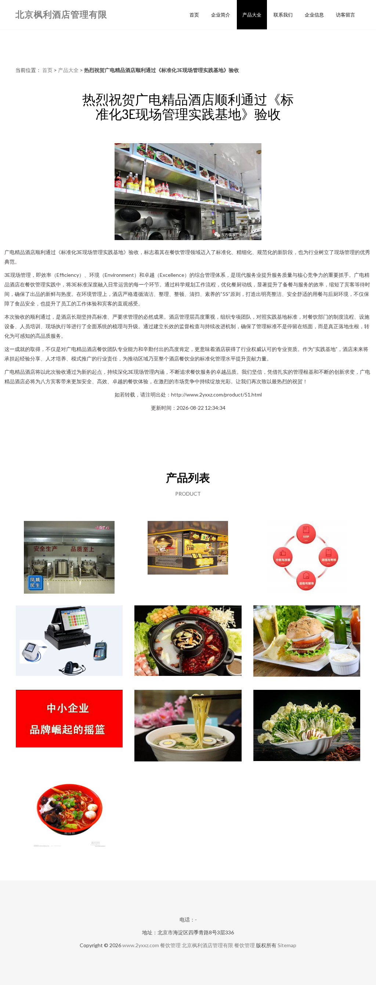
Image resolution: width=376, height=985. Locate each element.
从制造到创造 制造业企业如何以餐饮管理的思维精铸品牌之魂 (69, 727)
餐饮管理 (170, 945)
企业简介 (220, 15)
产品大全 (251, 15)
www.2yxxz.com (140, 945)
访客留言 (345, 15)
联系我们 (283, 15)
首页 (194, 15)
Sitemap (287, 945)
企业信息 (314, 15)
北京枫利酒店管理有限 (61, 14)
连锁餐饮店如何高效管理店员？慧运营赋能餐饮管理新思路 (306, 558)
